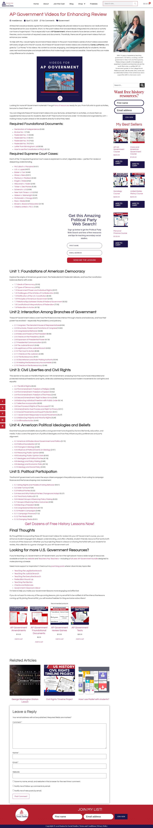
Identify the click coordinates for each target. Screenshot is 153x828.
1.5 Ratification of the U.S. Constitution (30, 296)
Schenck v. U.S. (20, 189)
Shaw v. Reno (20, 175)
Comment (17, 722)
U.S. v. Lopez (19, 169)
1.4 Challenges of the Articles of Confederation (34, 293)
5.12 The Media (21, 516)
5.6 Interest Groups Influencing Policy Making (33, 499)
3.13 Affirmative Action (24, 420)
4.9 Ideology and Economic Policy (28, 464)
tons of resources (61, 105)
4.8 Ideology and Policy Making (27, 461)
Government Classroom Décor (27, 588)
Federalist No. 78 (21, 144)
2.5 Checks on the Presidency (27, 337)
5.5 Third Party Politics (23, 496)
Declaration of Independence (26, 129)
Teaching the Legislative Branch (28, 571)
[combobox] (126, 85)
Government (64, 21)
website (31, 559)
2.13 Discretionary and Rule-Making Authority (33, 360)
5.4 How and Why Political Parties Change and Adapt (36, 493)
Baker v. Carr (20, 172)
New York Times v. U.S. (23, 192)
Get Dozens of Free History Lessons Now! (59, 524)
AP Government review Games (59, 629)
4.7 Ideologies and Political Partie (28, 458)
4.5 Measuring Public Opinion (26, 453)
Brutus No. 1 (19, 132)
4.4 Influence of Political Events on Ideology (32, 450)
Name (16, 753)
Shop (80, 4)
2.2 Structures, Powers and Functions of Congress (35, 328)
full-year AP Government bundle (84, 559)
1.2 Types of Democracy (24, 287)
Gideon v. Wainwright (23, 195)
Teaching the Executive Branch (27, 576)
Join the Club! (59, 4)
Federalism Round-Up (23, 579)
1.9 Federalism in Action (24, 307)
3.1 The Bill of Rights (22, 386)
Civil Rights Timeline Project (59, 699)
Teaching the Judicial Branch (26, 574)
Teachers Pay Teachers (48, 559)
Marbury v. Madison (23, 178)
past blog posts (57, 566)
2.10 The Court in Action (24, 351)
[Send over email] (2, 426)
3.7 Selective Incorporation (25, 403)
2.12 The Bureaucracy (23, 357)
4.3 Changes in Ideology (24, 447)
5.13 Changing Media (23, 519)
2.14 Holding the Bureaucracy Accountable (32, 362)
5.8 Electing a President (24, 505)
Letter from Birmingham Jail (26, 146)
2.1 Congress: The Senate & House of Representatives (37, 325)
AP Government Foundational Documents (39, 630)
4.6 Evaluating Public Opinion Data (29, 456)
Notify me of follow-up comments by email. (32, 786)
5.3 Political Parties (22, 491)
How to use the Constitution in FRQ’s (29, 149)
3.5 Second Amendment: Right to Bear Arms (33, 398)
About (46, 4)
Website (16, 772)
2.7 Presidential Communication (28, 342)
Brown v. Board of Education (26, 204)
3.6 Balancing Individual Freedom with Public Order (36, 400)
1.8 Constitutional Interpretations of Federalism (34, 304)
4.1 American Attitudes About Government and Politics (37, 441)
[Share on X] (2, 407)
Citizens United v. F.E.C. (24, 207)
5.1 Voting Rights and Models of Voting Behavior (34, 485)
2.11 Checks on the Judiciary (26, 354)
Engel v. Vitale (20, 181)
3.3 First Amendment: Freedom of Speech (32, 392)
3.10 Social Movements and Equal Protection (33, 412)
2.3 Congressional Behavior (26, 331)
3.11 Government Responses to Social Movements (35, 415)
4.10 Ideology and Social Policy (27, 467)
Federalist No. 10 (21, 135)
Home (36, 4)
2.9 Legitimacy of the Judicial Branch (30, 348)
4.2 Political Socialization (24, 444)
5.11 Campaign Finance (24, 513)
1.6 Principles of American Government (31, 299)
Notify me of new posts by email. (28, 791)
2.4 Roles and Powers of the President (30, 334)
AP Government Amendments (18, 629)
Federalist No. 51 (21, 138)
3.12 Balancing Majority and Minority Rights (32, 418)
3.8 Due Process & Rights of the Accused (31, 406)
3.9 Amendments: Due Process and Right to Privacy (36, 409)
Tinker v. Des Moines (22, 187)
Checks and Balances (23, 585)
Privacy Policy (102, 826)
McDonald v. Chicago (23, 198)
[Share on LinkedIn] (2, 419)
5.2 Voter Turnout (21, 488)
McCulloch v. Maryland (24, 167)
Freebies (94, 4)
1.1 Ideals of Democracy (24, 284)
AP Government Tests (80, 629)
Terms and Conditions (87, 826)
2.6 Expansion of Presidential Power (29, 340)
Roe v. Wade (19, 201)
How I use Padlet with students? (94, 699)
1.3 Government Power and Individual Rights (33, 290)
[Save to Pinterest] (2, 413)
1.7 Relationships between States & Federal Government (38, 302)
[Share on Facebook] (2, 401)
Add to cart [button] (118, 162)
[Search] (135, 3)
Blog (72, 4)
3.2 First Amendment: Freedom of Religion (32, 389)
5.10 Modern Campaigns (25, 511)
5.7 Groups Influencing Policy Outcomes (31, 502)
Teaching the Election (23, 582)
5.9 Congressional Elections (26, 508)
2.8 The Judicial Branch (24, 345)
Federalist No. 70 (21, 141)
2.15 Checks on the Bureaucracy (28, 365)
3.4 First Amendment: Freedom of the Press (32, 395)
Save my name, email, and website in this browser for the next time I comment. (47, 781)
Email (15, 762)
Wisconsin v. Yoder (22, 184)
